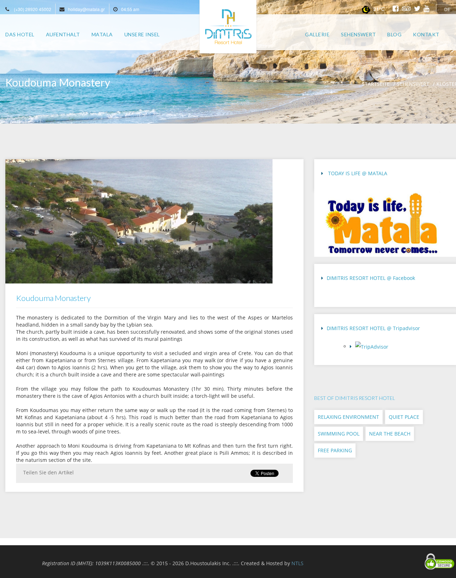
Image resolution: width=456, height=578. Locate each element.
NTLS (297, 563)
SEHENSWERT (413, 83)
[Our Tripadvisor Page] (400, 348)
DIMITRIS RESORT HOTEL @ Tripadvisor (373, 328)
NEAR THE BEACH (389, 433)
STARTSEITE (376, 83)
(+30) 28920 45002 (32, 9)
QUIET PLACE (404, 416)
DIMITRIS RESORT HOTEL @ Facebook (371, 278)
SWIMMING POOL (338, 433)
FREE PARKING (335, 450)
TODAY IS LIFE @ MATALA (357, 173)
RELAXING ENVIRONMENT (348, 416)
